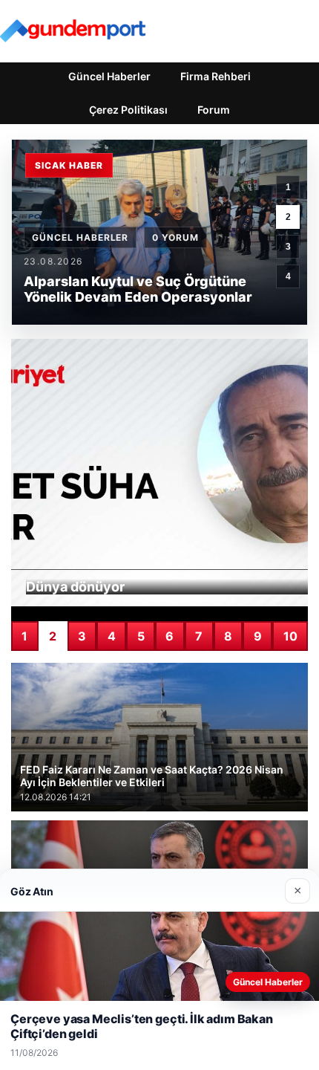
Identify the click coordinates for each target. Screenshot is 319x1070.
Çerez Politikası (128, 109)
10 (290, 636)
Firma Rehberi (215, 76)
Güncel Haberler (109, 76)
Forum (213, 109)
